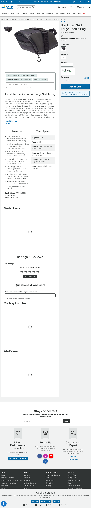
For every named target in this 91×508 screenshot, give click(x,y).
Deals (84, 13)
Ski (43, 13)
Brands (74, 13)
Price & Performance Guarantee (75, 93)
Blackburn (64, 22)
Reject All (56, 501)
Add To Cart (75, 87)
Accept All (35, 501)
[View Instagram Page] (84, 2)
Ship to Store (49, 483)
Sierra (13, 87)
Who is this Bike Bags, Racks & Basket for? (19, 79)
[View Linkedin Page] (45, 461)
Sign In (81, 7)
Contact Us (26, 478)
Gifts (79, 13)
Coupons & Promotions (8, 483)
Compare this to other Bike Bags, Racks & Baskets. (21, 75)
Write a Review (30, 276)
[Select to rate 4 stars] (34, 272)
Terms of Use (72, 475)
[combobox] (26, 7)
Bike (12, 13)
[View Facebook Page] (80, 2)
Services (22, 2)
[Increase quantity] (71, 65)
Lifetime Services (28, 486)
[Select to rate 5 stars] (38, 272)
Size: (64, 54)
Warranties (26, 488)
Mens (56, 13)
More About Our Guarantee (17, 458)
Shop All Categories (7, 478)
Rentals (14, 2)
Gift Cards (4, 486)
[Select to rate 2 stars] (26, 272)
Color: (64, 45)
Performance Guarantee (53, 475)
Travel (38, 13)
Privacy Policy (72, 478)
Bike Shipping (50, 480)
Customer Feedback (74, 480)
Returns (48, 478)
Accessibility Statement (75, 488)
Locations (26, 475)
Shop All (7, 123)
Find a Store (5, 2)
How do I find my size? (40, 79)
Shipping (48, 486)
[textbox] (30, 295)
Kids (68, 13)
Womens (62, 13)
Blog (75, 2)
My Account (27, 480)
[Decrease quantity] (63, 65)
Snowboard (49, 13)
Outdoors (31, 13)
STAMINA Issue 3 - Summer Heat (11, 480)
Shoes (17, 13)
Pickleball (24, 13)
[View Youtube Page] (89, 2)
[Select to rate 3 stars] (30, 272)
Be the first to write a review (67, 32)
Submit (66, 421)
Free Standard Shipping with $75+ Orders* (47, 1)
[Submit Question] (52, 84)
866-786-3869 (73, 459)
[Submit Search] (33, 7)
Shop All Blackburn (11, 121)
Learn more (27, 298)
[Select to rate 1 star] (22, 272)
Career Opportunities (74, 486)
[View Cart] (89, 7)
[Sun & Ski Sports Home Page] (7, 7)
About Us (70, 483)
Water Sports (5, 13)
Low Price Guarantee (29, 483)
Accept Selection (45, 501)
